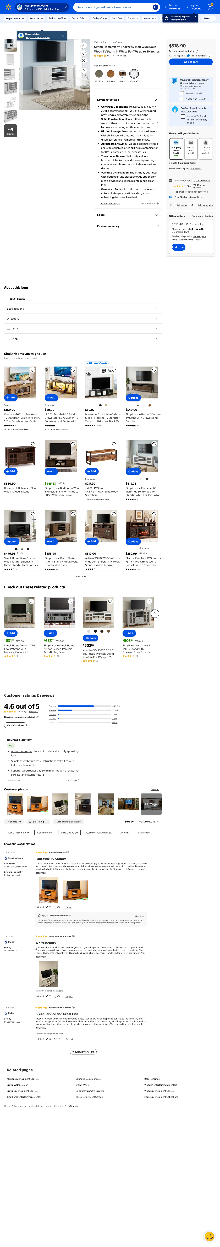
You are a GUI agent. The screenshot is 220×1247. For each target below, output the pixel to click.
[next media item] (84, 71)
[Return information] (209, 55)
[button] (173, 7)
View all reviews (15, 725)
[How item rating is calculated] (37, 717)
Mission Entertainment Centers (22, 1078)
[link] (151, 804)
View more (81, 576)
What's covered (197, 83)
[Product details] (157, 298)
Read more (40, 872)
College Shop (100, 18)
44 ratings (121, 56)
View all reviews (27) (83, 1051)
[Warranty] (157, 328)
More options (195, 168)
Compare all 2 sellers (202, 216)
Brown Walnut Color (17, 1084)
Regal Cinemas (152, 1078)
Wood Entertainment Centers (159, 1090)
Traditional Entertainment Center (24, 1096)
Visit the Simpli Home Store (108, 42)
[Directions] (157, 318)
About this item (16, 287)
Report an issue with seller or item (191, 191)
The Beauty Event (171, 18)
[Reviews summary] (114, 55)
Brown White (82, 1084)
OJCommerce (203, 180)
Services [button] (34, 18)
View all (155, 789)
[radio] (99, 76)
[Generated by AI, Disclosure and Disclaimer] (157, 203)
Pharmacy (133, 18)
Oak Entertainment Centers (90, 1090)
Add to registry (205, 205)
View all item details (110, 203)
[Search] (155, 7)
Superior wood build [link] (23, 770)
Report (69, 907)
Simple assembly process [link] (26, 761)
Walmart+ (190, 18)
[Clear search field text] (148, 7)
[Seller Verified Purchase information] (73, 936)
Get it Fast (117, 18)
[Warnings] (157, 338)
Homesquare (199, 236)
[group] (110, 55)
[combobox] (116, 7)
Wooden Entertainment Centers (160, 1084)
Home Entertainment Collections (161, 1096)
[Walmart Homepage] (8, 7)
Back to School (79, 18)
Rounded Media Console (88, 1078)
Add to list (182, 205)
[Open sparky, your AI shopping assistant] (209, 1236)
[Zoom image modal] (84, 60)
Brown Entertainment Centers (22, 1090)
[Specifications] (157, 308)
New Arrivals (150, 18)
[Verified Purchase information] (67, 852)
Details (200, 197)
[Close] (64, 18)
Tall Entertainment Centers (89, 1096)
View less (72, 780)
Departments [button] (13, 18)
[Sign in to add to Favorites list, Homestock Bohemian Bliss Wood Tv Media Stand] (32, 443)
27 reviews (33, 711)
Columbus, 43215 (187, 162)
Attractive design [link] (21, 751)
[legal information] (196, 51)
